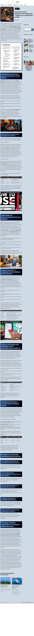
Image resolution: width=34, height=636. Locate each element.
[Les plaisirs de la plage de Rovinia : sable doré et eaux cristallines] (26, 46)
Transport (30, 48)
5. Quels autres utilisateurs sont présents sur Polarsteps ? (17, 64)
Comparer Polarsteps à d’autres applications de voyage (6, 67)
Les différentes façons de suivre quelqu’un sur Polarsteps (7, 51)
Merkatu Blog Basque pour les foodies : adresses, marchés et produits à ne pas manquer (28, 68)
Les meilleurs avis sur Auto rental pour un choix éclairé (31, 50)
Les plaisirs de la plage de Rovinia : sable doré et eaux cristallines (31, 46)
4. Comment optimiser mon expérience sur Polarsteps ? (17, 61)
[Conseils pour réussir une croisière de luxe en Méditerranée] (17, 580)
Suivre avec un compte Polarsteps (7, 54)
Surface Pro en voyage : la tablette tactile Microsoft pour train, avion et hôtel (31, 41)
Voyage (30, 38)
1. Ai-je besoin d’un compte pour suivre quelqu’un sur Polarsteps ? (16, 50)
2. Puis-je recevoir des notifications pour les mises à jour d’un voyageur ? (17, 54)
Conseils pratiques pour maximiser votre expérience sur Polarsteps (6, 64)
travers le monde (12, 26)
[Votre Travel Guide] (18, 2)
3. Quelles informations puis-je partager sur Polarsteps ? (17, 58)
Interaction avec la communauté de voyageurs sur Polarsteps (6, 61)
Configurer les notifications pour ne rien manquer (7, 58)
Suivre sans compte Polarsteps (7, 56)
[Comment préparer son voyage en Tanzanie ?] (5, 580)
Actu (17, 8)
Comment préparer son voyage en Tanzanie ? (4, 586)
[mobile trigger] (13, 2)
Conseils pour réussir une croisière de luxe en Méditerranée (16, 586)
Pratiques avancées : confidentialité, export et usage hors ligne (16, 68)
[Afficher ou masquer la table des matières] (15, 44)
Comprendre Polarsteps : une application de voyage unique (6, 48)
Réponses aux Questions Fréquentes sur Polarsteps (16, 48)
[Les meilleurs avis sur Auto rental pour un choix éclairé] (26, 50)
